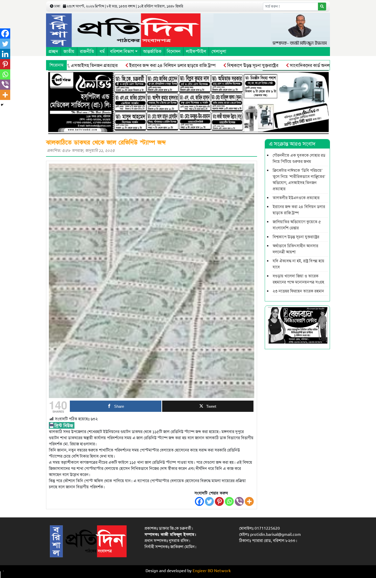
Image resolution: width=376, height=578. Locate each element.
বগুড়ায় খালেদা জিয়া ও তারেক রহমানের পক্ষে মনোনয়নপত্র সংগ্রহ (298, 279)
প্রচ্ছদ (53, 51)
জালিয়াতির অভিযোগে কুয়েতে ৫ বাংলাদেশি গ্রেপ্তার (297, 225)
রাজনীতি (87, 51)
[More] (249, 501)
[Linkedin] (5, 54)
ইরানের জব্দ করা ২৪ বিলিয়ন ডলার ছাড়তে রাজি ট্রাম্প (154, 65)
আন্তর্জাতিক (152, 51)
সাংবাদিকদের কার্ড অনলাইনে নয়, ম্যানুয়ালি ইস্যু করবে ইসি (319, 65)
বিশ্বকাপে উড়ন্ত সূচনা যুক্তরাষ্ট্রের (234, 65)
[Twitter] (209, 501)
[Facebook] (199, 501)
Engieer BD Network (212, 570)
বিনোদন (174, 51)
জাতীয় (68, 51)
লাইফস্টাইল (196, 51)
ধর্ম (102, 51)
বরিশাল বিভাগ (122, 51)
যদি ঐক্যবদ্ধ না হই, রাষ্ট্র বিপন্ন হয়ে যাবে (298, 264)
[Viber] (239, 501)
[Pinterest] (219, 501)
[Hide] (2, 105)
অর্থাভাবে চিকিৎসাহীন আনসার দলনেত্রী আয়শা (295, 249)
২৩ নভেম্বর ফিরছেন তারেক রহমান (298, 291)
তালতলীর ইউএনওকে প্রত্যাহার (296, 197)
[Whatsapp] (229, 501)
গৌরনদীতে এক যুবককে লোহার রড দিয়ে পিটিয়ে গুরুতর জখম (299, 158)
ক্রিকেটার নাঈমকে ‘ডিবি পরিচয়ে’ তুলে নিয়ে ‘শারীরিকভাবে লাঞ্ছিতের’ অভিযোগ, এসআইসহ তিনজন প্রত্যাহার (299, 179)
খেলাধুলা (219, 51)
